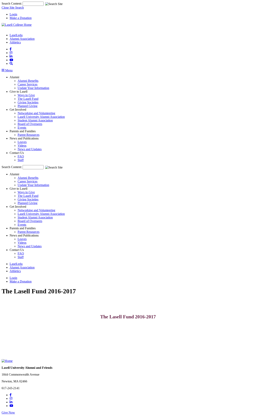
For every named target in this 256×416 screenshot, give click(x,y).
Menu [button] (8, 70)
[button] (11, 63)
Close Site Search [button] (13, 7)
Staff (21, 160)
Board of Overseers (30, 124)
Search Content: (12, 3)
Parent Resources (28, 134)
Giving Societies (28, 102)
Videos (22, 145)
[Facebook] (11, 49)
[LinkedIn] (11, 56)
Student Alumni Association (35, 120)
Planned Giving (27, 106)
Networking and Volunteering (36, 113)
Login (13, 14)
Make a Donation (21, 18)
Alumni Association (22, 38)
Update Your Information (33, 88)
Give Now (8, 412)
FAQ (21, 156)
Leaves (22, 142)
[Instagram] (11, 52)
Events (22, 127)
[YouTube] (11, 60)
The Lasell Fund (28, 98)
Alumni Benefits (28, 80)
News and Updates (30, 149)
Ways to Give (26, 95)
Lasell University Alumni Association (41, 116)
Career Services (27, 84)
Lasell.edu (16, 35)
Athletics (15, 42)
